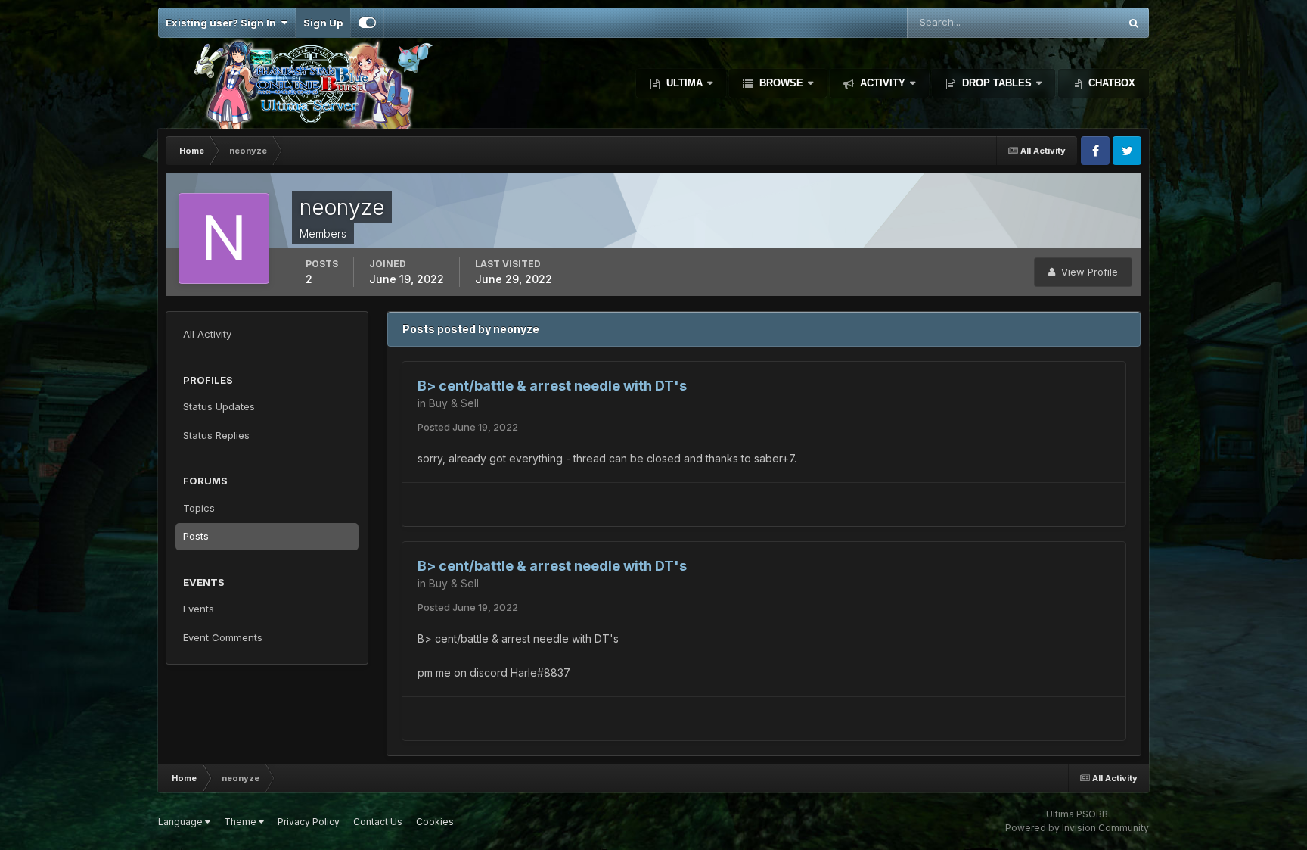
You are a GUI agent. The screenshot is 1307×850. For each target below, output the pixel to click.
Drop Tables (997, 83)
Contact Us (377, 821)
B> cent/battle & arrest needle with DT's (552, 386)
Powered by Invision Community (1077, 827)
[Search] (1134, 23)
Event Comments (222, 637)
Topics (199, 508)
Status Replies (216, 435)
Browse (781, 83)
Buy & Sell (454, 403)
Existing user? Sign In (223, 23)
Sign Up (323, 23)
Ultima (684, 83)
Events (198, 608)
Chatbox (1110, 83)
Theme (241, 821)
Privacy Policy (309, 821)
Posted (468, 427)
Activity (882, 83)
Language (181, 821)
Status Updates (1063, 22)
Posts (196, 536)
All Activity (207, 334)
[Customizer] (367, 23)
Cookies (435, 821)
